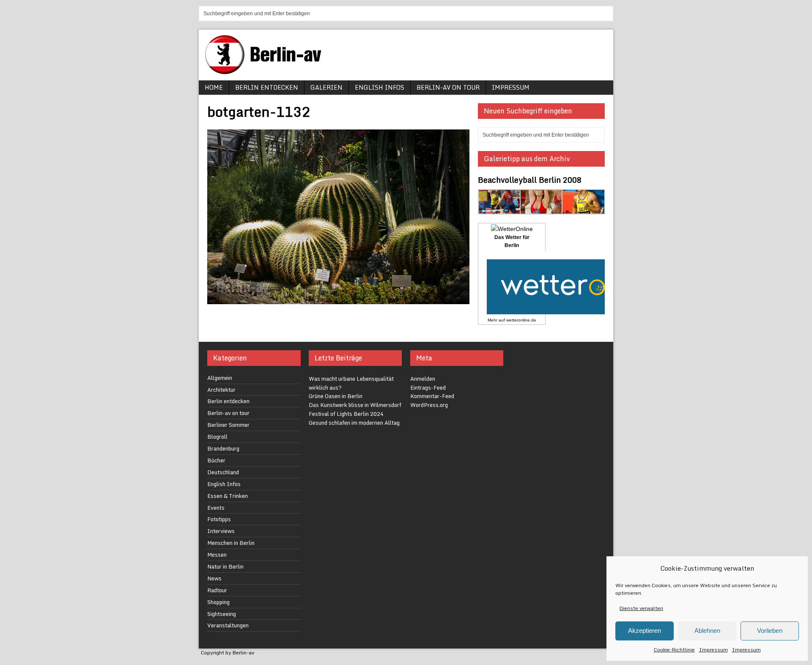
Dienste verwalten (641, 608)
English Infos (379, 87)
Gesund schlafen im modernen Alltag (354, 422)
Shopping (218, 602)
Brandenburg (223, 448)
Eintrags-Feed (428, 387)
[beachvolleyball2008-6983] (499, 209)
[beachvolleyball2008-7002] (583, 209)
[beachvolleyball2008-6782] (541, 209)
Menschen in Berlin (231, 542)
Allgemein (219, 377)
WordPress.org (429, 404)
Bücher (216, 460)
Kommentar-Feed (432, 396)
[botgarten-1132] (338, 299)
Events (216, 507)
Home (214, 87)
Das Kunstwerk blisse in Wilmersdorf (355, 404)
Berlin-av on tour (448, 87)
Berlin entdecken (266, 87)
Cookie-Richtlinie (674, 650)
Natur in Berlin (225, 566)
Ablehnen (707, 630)
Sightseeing (221, 613)
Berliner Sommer (228, 424)
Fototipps (219, 519)
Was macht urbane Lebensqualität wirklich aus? (351, 383)
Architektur (221, 389)
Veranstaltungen (228, 625)
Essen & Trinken (227, 495)
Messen (217, 554)
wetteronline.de (521, 320)
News (214, 578)
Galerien (326, 87)
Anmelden (422, 378)
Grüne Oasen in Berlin (335, 396)
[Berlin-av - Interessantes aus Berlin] (266, 71)
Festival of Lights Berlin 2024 (346, 413)
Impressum (713, 650)
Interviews (221, 531)
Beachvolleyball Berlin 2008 (530, 179)
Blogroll (217, 436)
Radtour (217, 590)
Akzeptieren (644, 630)
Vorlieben (769, 630)
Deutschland (223, 472)
